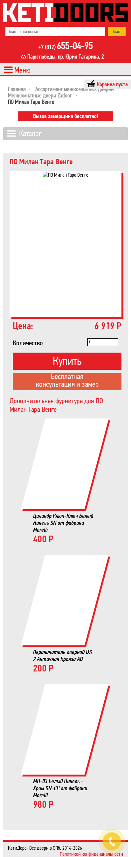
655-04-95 (65, 46)
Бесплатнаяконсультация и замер (67, 381)
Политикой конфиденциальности (91, 854)
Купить (67, 361)
